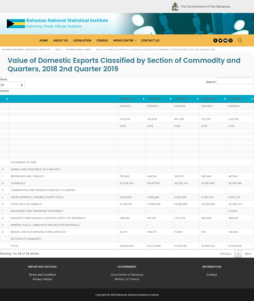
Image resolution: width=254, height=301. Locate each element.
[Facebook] (215, 40)
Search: (211, 82)
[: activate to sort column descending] (63, 99)
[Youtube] (225, 40)
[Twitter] (220, 40)
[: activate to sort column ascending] (4, 99)
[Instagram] (231, 40)
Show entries (4, 85)
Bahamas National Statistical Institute (67, 20)
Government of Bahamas (127, 274)
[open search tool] (240, 40)
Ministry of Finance (127, 279)
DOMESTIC (127, 98)
